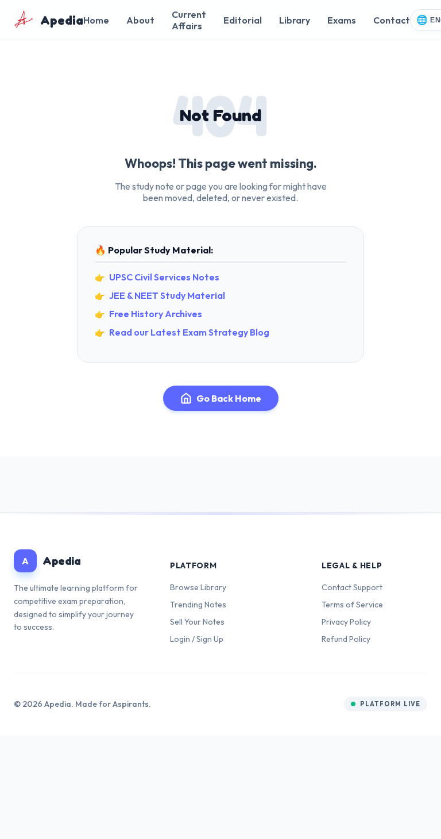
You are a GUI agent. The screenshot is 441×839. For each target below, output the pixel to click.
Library (294, 20)
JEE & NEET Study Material (167, 295)
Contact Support (352, 587)
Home (96, 20)
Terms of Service (352, 604)
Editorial (242, 20)
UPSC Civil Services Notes (164, 277)
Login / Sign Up (196, 639)
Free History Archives (155, 314)
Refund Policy (346, 639)
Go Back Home (228, 398)
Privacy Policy (346, 622)
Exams (341, 20)
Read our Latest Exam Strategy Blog (189, 332)
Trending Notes (198, 604)
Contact (391, 20)
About (140, 20)
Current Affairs (189, 20)
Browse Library (198, 587)
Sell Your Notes (197, 622)
